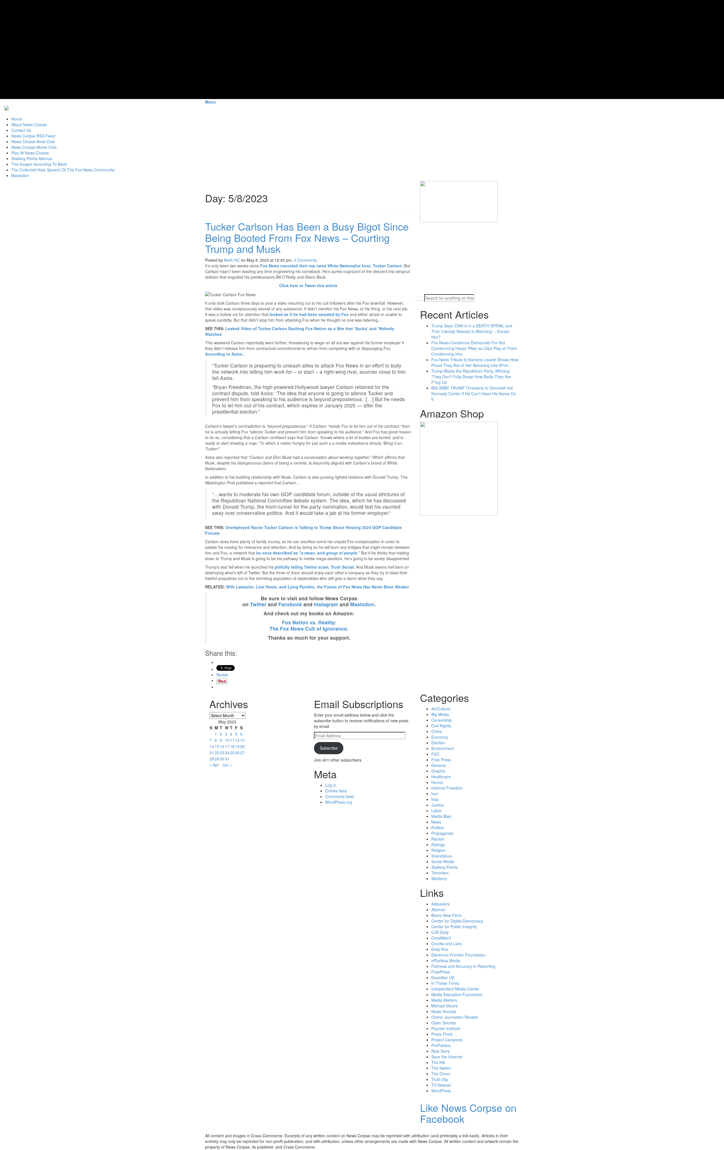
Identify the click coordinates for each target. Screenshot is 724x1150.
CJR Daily (440, 932)
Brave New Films (446, 915)
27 (242, 752)
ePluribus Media (445, 960)
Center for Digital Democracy (457, 921)
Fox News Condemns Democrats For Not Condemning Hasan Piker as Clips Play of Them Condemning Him (474, 348)
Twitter (258, 604)
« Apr (214, 765)
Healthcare (441, 776)
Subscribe (329, 748)
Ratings (438, 844)
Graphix (438, 771)
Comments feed (339, 796)
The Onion (440, 1073)
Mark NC (232, 260)
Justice (437, 805)
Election (438, 742)
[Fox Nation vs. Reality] (6, 107)
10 (227, 740)
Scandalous (441, 856)
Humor (437, 782)
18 (232, 746)
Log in (330, 785)
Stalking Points (444, 867)
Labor (436, 810)
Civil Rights (441, 725)
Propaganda (442, 833)
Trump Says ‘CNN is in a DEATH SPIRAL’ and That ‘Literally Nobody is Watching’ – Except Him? (471, 331)
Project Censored (446, 1039)
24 (227, 752)
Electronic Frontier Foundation (458, 955)
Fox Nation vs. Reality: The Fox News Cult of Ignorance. (309, 625)
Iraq (434, 799)
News (436, 822)
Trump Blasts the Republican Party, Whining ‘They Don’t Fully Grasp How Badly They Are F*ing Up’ (471, 376)
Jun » (227, 765)
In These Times (445, 983)
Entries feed (336, 791)
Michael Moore (444, 1006)
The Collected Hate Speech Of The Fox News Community (63, 170)
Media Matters (444, 1000)
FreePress (440, 972)
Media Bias (441, 816)
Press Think (442, 1034)
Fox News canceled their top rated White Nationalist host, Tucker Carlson (331, 265)
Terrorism (440, 873)
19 (237, 746)
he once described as (308, 553)
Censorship (441, 720)
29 (217, 759)
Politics (437, 827)
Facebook (290, 604)
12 (237, 740)
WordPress (441, 1090)
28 (212, 759)
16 (222, 746)
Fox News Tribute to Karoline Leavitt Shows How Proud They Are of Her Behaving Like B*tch (474, 362)
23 (222, 752)
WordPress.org (338, 802)
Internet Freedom (447, 788)
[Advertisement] (462, 257)
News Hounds (443, 1011)
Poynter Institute (445, 1028)
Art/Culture (441, 709)
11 (232, 740)
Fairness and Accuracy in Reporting (463, 966)
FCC (435, 754)
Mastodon (20, 175)
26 (237, 752)
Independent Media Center (455, 989)
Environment (442, 748)
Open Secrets (443, 1023)
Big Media (440, 714)
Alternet (438, 909)
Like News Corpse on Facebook (468, 1113)
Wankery (439, 878)
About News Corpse (29, 124)
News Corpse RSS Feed (33, 136)
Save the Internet (446, 1056)
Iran (434, 793)
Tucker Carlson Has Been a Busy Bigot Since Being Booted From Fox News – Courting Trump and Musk (307, 237)
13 (242, 740)
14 (212, 746)
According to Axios (223, 354)
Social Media (442, 861)
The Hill (438, 1062)
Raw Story (440, 1051)
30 (222, 759)
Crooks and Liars (446, 943)
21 (212, 752)
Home (16, 119)
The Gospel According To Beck (39, 164)
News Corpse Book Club (33, 141)
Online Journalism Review (454, 1017)
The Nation (441, 1068)
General (438, 765)
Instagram (326, 604)
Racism (438, 839)
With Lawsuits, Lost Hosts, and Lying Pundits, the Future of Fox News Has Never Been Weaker (317, 587)
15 (217, 746)
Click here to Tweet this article (308, 285)
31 (227, 759)
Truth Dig (439, 1079)
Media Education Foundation (457, 994)
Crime (436, 731)
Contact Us (21, 130)
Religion (438, 850)
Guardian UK (442, 977)
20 (242, 746)
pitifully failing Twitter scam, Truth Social (314, 567)
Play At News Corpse (30, 153)
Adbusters (440, 904)
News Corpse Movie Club (34, 147)
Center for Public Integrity (454, 926)
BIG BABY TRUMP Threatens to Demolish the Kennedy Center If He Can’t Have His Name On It (473, 393)
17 (227, 746)
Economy (439, 737)
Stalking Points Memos (31, 158)
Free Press (441, 759)
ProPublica (441, 1045)
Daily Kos (439, 949)
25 (232, 752)
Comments (307, 260)
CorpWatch (441, 938)
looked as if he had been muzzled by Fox (309, 314)
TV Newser (441, 1085)
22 (217, 752)
